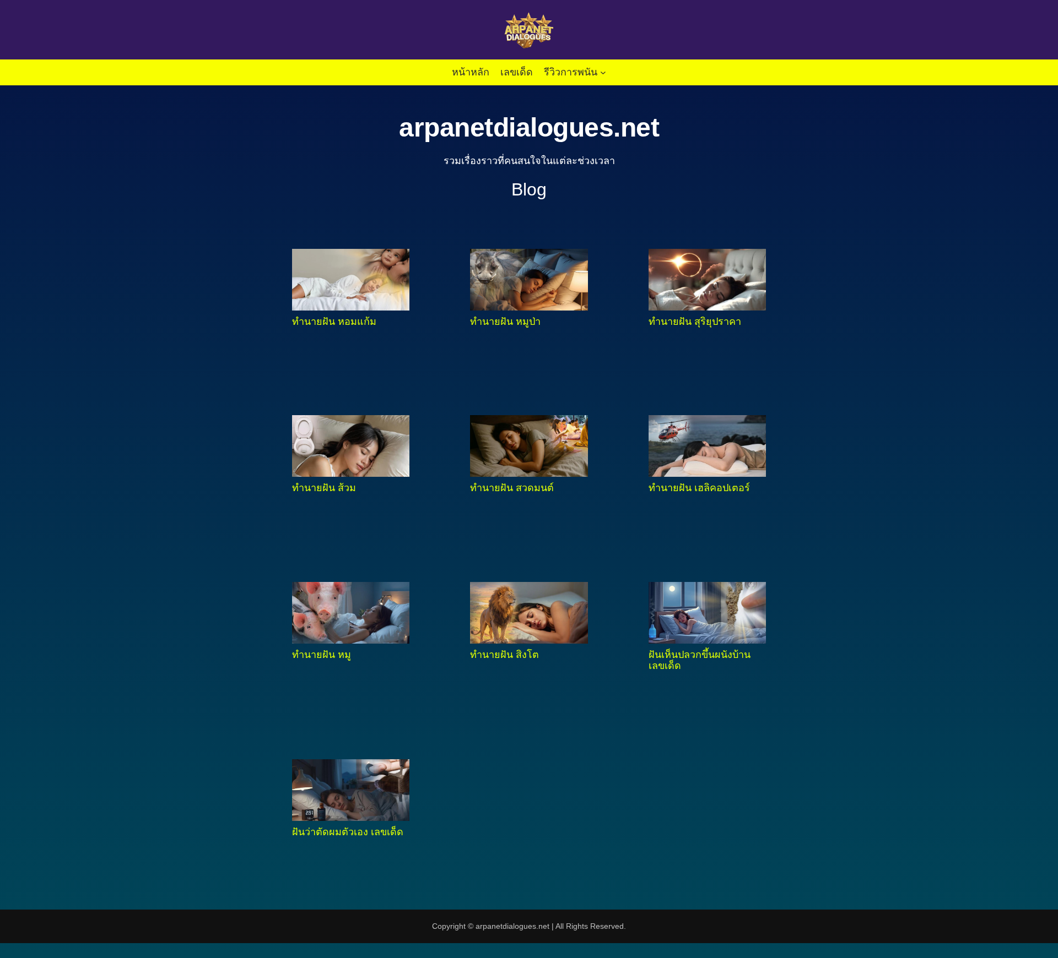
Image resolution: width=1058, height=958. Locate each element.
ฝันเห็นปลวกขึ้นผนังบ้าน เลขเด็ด (700, 660)
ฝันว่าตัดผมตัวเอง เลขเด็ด (347, 831)
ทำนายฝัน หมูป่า (505, 321)
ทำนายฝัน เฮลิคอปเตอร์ (699, 487)
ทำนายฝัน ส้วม (324, 487)
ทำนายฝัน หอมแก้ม (334, 321)
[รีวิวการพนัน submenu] (603, 72)
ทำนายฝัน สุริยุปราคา (695, 321)
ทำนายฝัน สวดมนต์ (512, 487)
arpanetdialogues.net (529, 127)
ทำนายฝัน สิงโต (504, 654)
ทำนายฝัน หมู (321, 654)
